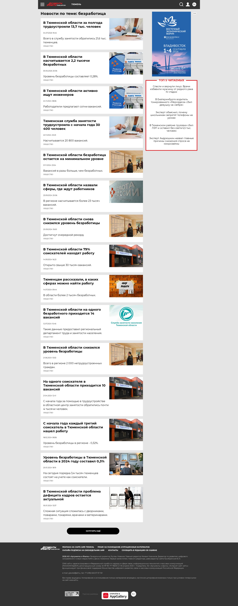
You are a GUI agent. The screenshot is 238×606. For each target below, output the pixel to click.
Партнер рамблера (90, 594)
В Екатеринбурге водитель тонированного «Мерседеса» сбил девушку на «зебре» (171, 102)
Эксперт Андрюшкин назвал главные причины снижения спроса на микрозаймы (171, 141)
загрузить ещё (93, 531)
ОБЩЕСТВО (48, 46)
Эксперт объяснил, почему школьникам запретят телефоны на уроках (171, 115)
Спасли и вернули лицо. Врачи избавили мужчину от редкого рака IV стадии (171, 89)
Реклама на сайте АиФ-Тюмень (78, 547)
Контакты (113, 550)
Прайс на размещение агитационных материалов (124, 547)
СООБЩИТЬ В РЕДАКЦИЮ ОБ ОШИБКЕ (139, 550)
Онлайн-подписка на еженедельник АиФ (83, 550)
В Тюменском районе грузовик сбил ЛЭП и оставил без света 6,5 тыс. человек (171, 128)
